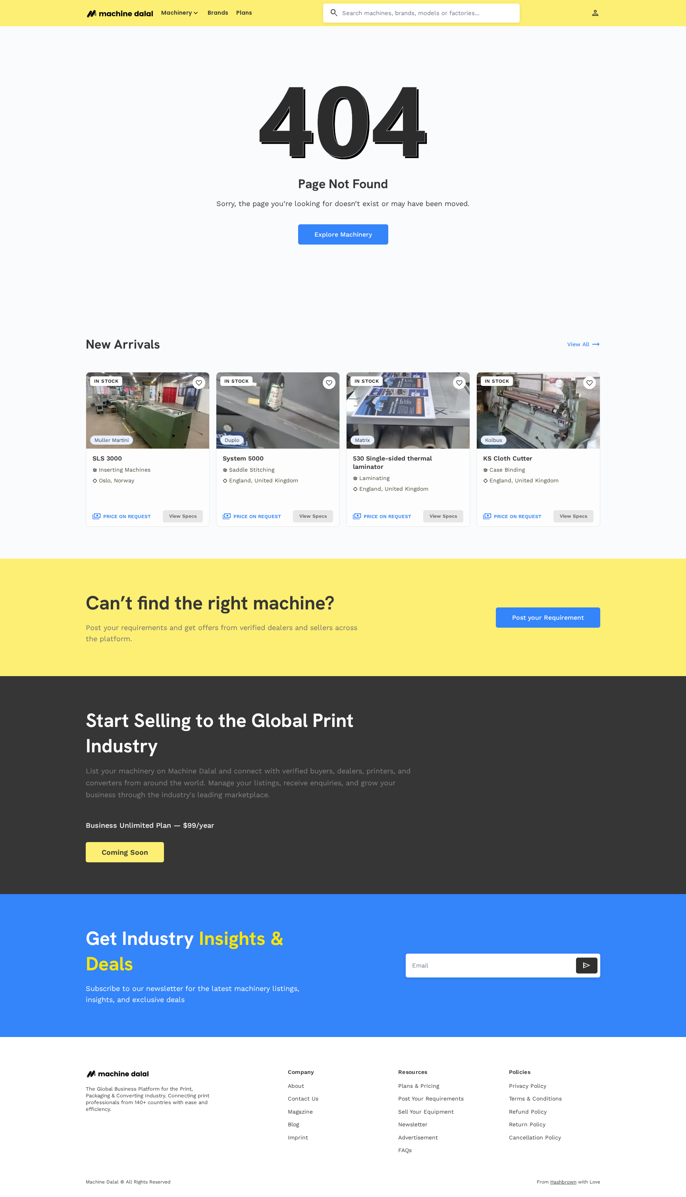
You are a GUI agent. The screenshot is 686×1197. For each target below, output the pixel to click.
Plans (244, 13)
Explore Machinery (343, 234)
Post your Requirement (548, 617)
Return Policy (527, 1124)
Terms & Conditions (535, 1098)
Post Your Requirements (431, 1098)
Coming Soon (125, 852)
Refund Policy (528, 1111)
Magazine (300, 1111)
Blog (293, 1124)
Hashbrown (563, 1182)
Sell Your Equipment (426, 1111)
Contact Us (303, 1098)
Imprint (298, 1137)
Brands (218, 13)
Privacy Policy (527, 1086)
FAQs (405, 1150)
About (296, 1086)
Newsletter (413, 1124)
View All (583, 344)
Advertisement (418, 1137)
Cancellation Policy (535, 1137)
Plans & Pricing (418, 1086)
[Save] (199, 382)
